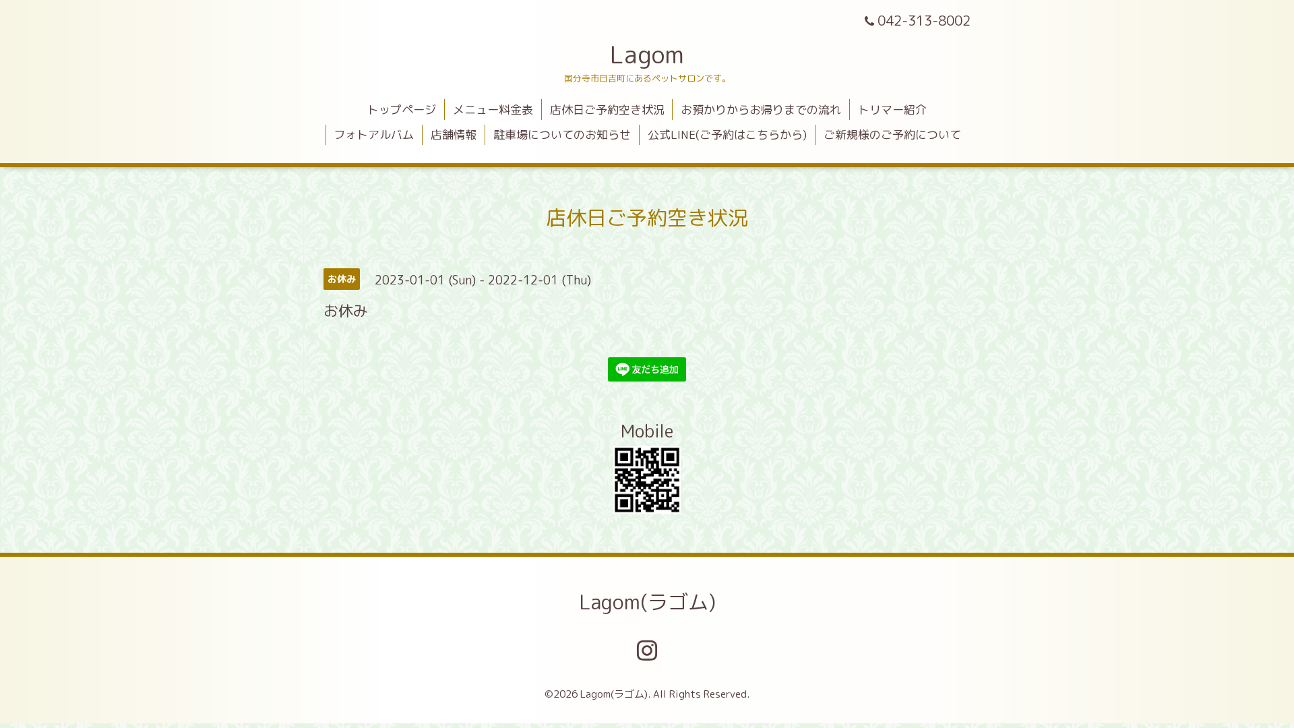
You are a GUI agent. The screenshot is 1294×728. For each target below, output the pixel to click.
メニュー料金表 (493, 109)
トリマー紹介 (892, 109)
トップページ (401, 109)
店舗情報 (453, 134)
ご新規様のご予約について (892, 134)
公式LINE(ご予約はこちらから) (727, 134)
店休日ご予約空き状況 (607, 109)
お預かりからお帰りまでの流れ (761, 109)
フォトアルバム (374, 134)
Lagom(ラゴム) (647, 602)
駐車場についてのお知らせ (562, 134)
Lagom (647, 54)
